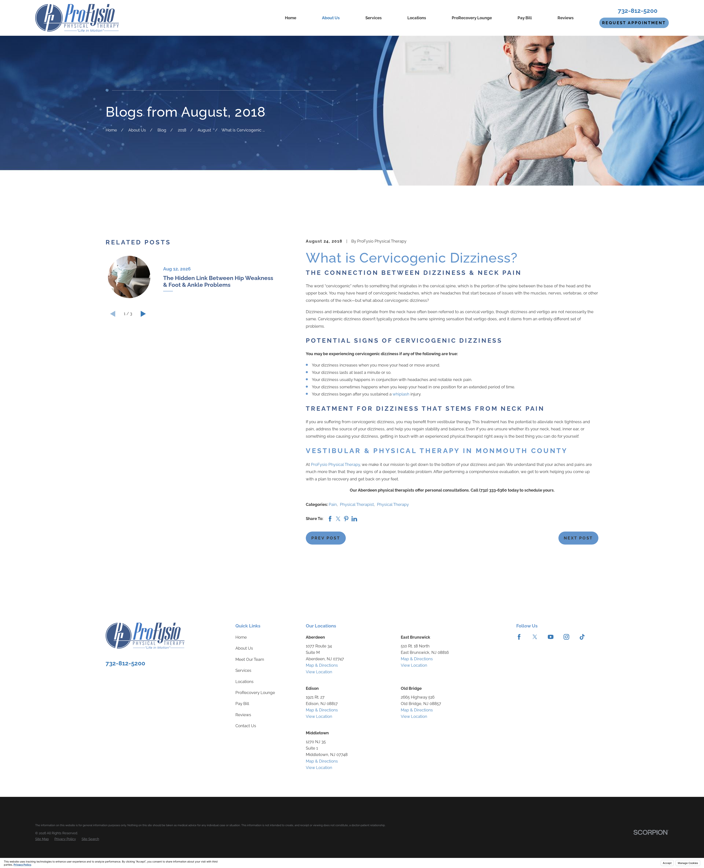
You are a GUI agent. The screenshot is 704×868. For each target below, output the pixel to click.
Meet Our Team (249, 659)
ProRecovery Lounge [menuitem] (472, 17)
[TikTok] (582, 637)
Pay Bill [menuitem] (525, 17)
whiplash (401, 394)
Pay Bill (242, 703)
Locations (244, 681)
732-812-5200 (637, 10)
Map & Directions (322, 665)
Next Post (578, 538)
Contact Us (245, 725)
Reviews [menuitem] (566, 17)
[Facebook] (519, 637)
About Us (244, 648)
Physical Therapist (357, 504)
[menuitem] (42, 839)
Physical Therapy (393, 504)
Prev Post (325, 538)
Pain (333, 504)
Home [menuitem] (290, 17)
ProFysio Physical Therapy (335, 464)
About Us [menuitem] (331, 17)
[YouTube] (550, 637)
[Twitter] (535, 637)
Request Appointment (634, 22)
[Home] (77, 18)
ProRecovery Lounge (255, 692)
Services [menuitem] (373, 17)
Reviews (243, 714)
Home (241, 637)
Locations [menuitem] (416, 17)
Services (243, 670)
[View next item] (143, 314)
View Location (319, 671)
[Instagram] (566, 637)
